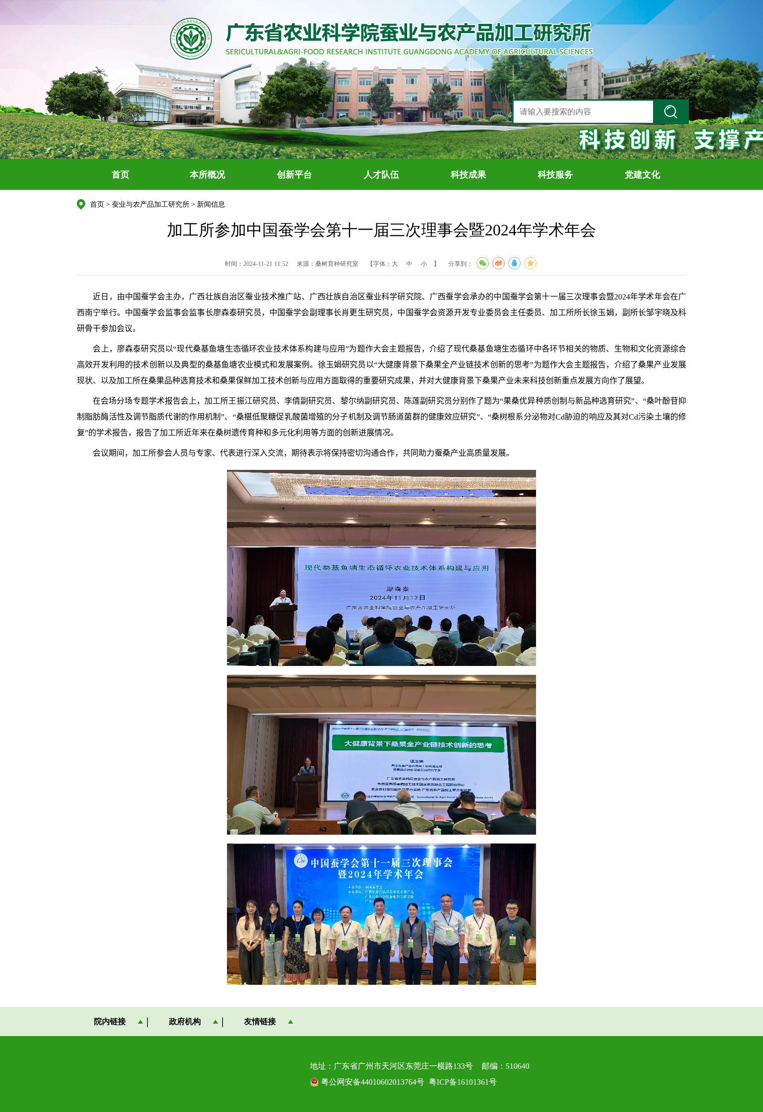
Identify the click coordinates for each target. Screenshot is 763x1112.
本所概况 (207, 174)
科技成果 (468, 174)
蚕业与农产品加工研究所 (150, 204)
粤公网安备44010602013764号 (372, 1082)
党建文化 (642, 174)
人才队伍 (381, 174)
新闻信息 (211, 204)
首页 (120, 174)
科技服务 (555, 174)
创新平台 (294, 174)
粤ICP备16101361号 (463, 1082)
